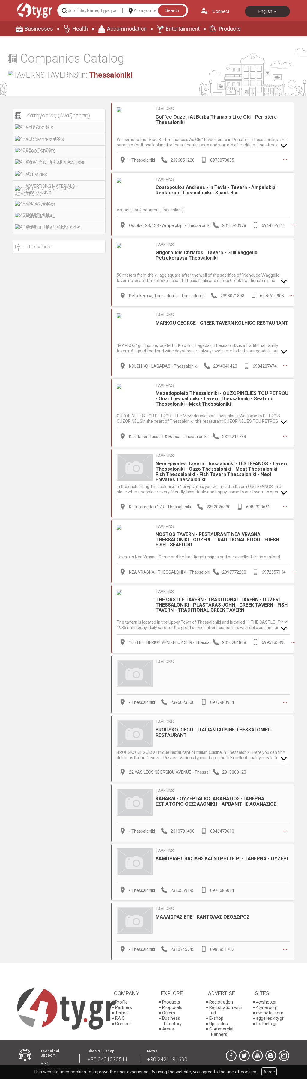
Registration (221, 1002)
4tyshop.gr (266, 1002)
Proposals (172, 1007)
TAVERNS (165, 109)
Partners (123, 1007)
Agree (269, 1072)
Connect (221, 11)
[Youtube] (257, 1055)
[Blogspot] (270, 1055)
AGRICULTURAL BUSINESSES (52, 227)
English (265, 11)
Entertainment (183, 28)
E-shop (216, 1018)
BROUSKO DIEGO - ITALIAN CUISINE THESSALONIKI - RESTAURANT (214, 732)
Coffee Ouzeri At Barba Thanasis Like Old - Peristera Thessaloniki (216, 119)
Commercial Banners (221, 1031)
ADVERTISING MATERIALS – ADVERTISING (52, 189)
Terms (121, 1013)
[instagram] (284, 1055)
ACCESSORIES (39, 127)
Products (230, 28)
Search (172, 10)
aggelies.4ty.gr (270, 1018)
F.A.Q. (120, 1018)
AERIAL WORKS (40, 204)
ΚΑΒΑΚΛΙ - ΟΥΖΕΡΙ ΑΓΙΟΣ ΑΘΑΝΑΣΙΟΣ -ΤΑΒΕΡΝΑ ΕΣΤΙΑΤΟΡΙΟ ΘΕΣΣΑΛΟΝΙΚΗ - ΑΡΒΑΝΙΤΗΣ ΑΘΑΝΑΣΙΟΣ (216, 801)
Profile (121, 1002)
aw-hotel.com (269, 1013)
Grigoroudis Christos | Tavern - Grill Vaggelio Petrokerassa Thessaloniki (207, 255)
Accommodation (127, 28)
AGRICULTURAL (40, 216)
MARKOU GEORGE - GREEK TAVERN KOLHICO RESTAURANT (222, 323)
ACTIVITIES (36, 174)
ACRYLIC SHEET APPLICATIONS (55, 162)
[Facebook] (231, 1055)
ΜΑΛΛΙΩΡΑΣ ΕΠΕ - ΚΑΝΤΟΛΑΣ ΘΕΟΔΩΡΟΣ (202, 917)
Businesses (39, 28)
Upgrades (218, 1023)
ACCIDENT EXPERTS (44, 139)
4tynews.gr (266, 1007)
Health (80, 28)
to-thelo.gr (266, 1023)
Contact (123, 1023)
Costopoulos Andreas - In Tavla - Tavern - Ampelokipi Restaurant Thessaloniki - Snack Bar (216, 190)
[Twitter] (244, 1055)
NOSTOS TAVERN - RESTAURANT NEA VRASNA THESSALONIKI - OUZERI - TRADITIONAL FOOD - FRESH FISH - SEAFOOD (217, 539)
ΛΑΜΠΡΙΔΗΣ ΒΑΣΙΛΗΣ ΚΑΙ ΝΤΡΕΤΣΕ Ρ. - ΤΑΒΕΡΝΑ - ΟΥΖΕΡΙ (222, 858)
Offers (168, 1013)
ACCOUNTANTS (40, 151)
